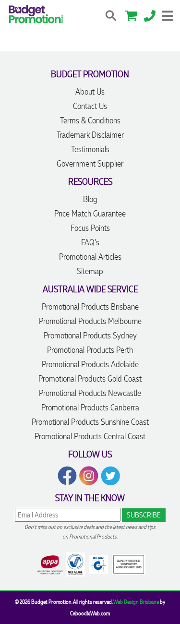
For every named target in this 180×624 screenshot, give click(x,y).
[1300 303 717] (150, 15)
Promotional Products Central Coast (90, 436)
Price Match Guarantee (90, 213)
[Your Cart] (131, 15)
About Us (90, 91)
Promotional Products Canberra (90, 407)
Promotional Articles (90, 257)
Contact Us (90, 106)
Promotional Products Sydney (90, 335)
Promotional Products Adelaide (90, 364)
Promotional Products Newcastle (90, 393)
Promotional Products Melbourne (90, 321)
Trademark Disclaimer (90, 135)
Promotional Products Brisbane (90, 306)
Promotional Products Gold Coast (90, 378)
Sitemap (90, 271)
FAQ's (90, 242)
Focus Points (90, 228)
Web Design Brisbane (136, 602)
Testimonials (90, 149)
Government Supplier (90, 163)
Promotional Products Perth (90, 350)
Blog (90, 199)
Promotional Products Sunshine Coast (90, 422)
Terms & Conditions (90, 120)
